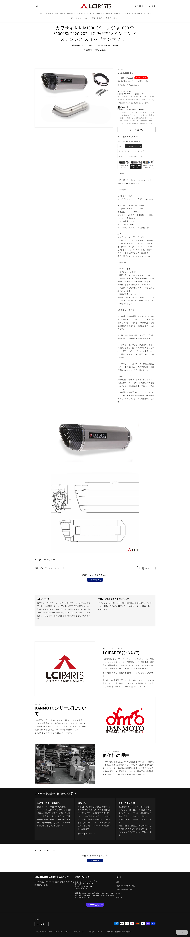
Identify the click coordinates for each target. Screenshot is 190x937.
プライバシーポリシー (124, 890)
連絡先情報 (110, 932)
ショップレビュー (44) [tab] (56, 568)
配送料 (123, 81)
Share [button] (122, 173)
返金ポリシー (68, 932)
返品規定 (119, 894)
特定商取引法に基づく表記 (125, 886)
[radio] (120, 146)
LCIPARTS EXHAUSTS (45, 932)
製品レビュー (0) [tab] (41, 568)
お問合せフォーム (85, 834)
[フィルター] (139, 568)
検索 (117, 882)
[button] (37, 6)
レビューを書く (95, 580)
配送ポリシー (100, 932)
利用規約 (119, 897)
